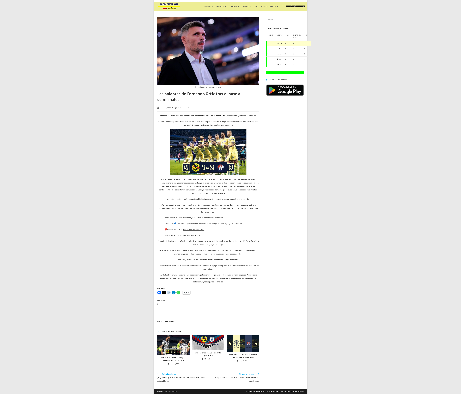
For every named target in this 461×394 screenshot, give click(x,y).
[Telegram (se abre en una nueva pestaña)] (303, 6)
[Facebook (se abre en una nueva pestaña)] (291, 6)
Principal (191, 108)
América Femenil (251, 391)
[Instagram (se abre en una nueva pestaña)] (299, 6)
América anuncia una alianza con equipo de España (217, 259)
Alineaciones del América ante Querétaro (208, 354)
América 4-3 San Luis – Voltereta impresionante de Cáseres (243, 355)
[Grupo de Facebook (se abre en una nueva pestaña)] (295, 6)
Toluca (278, 54)
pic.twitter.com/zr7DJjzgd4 (193, 229)
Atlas (278, 48)
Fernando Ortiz (170, 321)
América (279, 43)
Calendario (261, 391)
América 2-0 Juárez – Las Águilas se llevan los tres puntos (173, 358)
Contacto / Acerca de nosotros (276, 391)
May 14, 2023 (196, 235)
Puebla (278, 64)
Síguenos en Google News (295, 391)
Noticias (181, 108)
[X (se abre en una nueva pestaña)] (288, 6)
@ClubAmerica (197, 217)
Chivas (278, 59)
